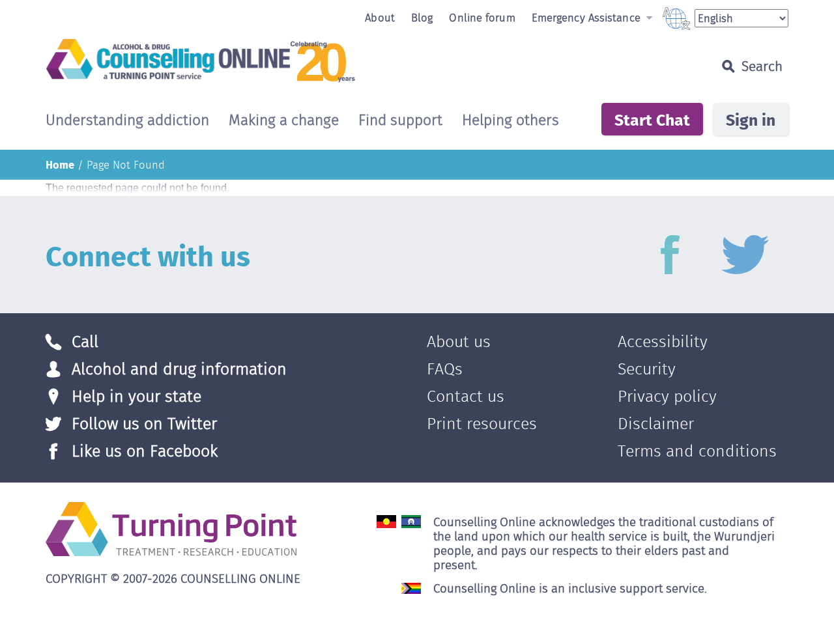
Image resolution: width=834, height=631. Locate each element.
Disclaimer (656, 423)
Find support (400, 120)
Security (647, 369)
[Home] (322, 60)
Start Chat (652, 119)
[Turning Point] (171, 528)
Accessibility (663, 341)
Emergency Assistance (588, 17)
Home (60, 164)
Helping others (510, 120)
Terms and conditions (697, 451)
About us (459, 341)
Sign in (750, 119)
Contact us (465, 396)
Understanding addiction (127, 120)
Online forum (482, 17)
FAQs (445, 369)
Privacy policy (667, 396)
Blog (422, 17)
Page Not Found (126, 165)
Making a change (284, 120)
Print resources (482, 423)
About (380, 17)
